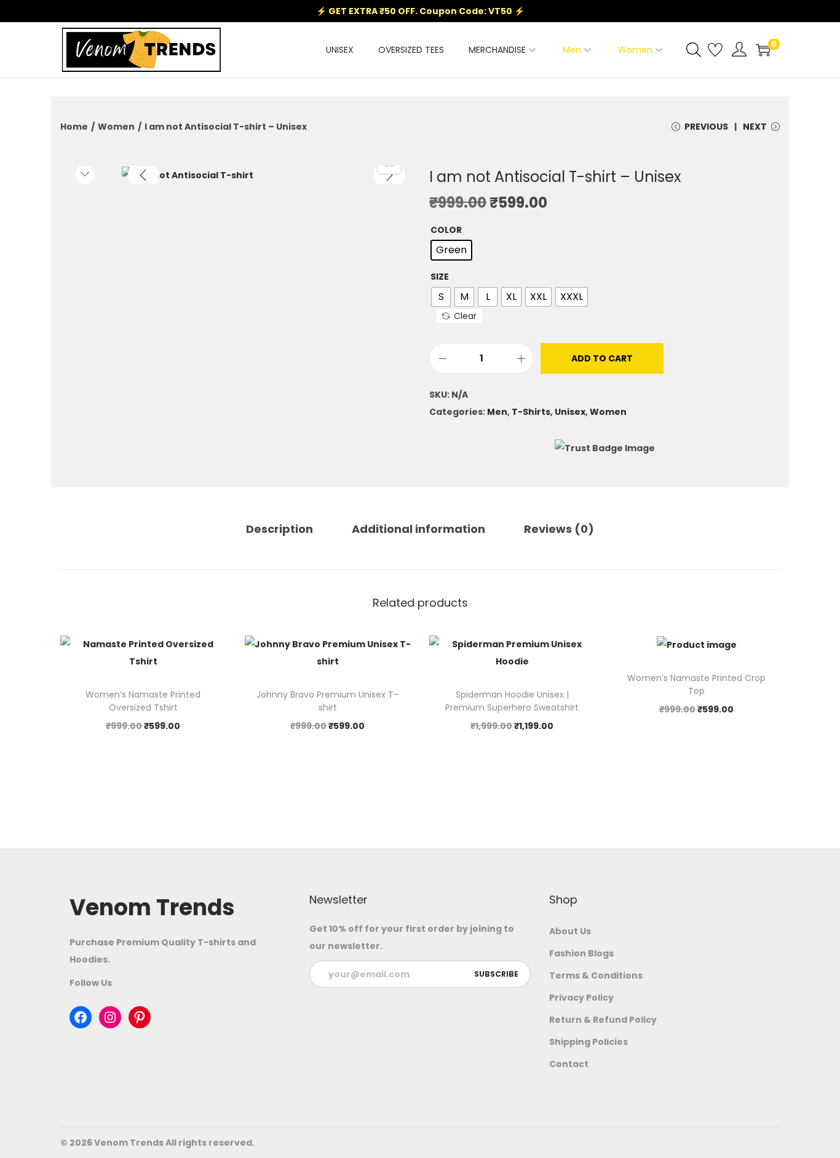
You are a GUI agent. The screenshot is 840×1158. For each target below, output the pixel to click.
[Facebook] (80, 1017)
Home (74, 126)
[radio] (451, 250)
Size (439, 276)
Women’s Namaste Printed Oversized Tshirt (142, 701)
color (446, 230)
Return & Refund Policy (603, 1020)
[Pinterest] (140, 1017)
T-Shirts (531, 412)
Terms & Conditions (596, 975)
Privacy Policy (581, 997)
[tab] (279, 529)
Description (279, 529)
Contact (568, 1064)
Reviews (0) (559, 529)
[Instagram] (110, 1017)
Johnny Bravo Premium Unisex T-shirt (327, 701)
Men (497, 412)
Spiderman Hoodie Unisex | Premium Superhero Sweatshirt (512, 701)
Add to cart (602, 358)
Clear (465, 316)
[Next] (389, 175)
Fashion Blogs (581, 953)
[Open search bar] (693, 49)
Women (116, 126)
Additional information (418, 529)
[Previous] (143, 175)
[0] (763, 49)
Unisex (570, 412)
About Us (570, 931)
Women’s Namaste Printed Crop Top (696, 684)
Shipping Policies (588, 1042)
